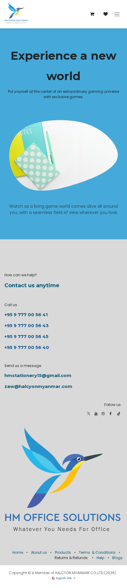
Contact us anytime (31, 285)
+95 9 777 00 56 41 (26, 314)
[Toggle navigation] (117, 14)
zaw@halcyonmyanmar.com (38, 386)
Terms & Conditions (97, 552)
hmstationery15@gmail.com (37, 375)
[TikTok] (119, 414)
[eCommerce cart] (92, 14)
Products (63, 552)
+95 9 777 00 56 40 (26, 347)
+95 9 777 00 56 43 (27, 325)
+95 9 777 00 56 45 (26, 336)
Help (100, 557)
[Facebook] (110, 414)
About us (39, 552)
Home (17, 552)
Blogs (117, 557)
